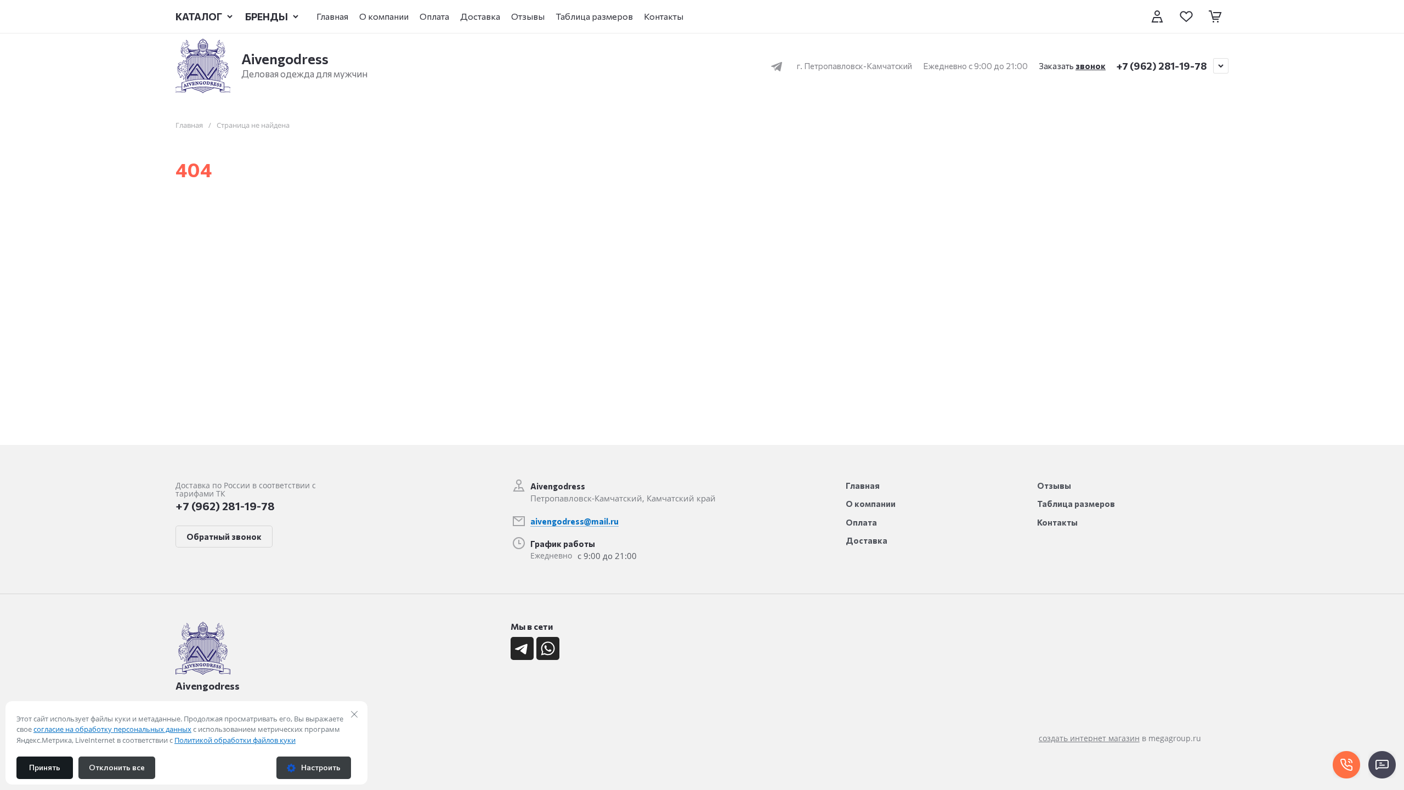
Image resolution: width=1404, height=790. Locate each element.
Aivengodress (285, 58)
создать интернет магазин (1089, 738)
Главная (189, 125)
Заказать (1072, 66)
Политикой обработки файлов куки (235, 740)
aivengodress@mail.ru (574, 521)
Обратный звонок (224, 536)
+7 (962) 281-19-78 (1162, 66)
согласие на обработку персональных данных (112, 729)
